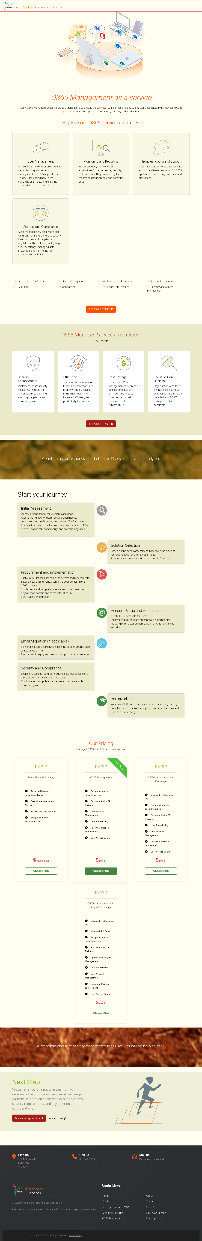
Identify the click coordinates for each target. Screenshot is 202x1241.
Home (17, 7)
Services (28, 7)
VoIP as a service (156, 1213)
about (149, 1195)
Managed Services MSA (115, 1207)
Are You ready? (57, 1118)
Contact (150, 1201)
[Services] (34, 7)
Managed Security (112, 1213)
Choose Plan (41, 871)
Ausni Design (75, 1235)
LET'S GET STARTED (101, 309)
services (107, 1201)
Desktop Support (155, 1218)
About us (43, 7)
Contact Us (56, 7)
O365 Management (113, 1218)
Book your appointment (29, 1118)
